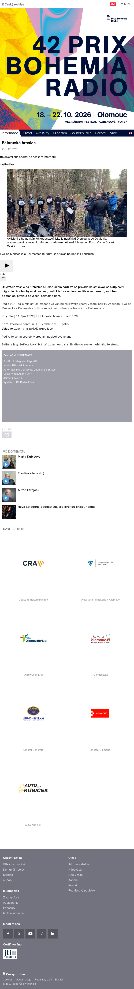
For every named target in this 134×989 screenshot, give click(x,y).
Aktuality (42, 133)
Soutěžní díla (80, 133)
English (59, 979)
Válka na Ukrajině (14, 864)
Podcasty (9, 908)
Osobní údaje (23, 979)
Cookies (7, 979)
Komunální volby (14, 869)
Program (60, 133)
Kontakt (73, 885)
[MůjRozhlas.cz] (7, 164)
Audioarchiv (10, 902)
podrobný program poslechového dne (47, 336)
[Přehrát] (6, 266)
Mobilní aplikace (13, 913)
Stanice (8, 875)
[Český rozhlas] (13, 4)
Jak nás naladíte (78, 864)
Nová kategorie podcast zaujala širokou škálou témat (56, 506)
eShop (7, 880)
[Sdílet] (3, 278)
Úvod (27, 133)
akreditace (46, 328)
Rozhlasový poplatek (81, 890)
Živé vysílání (11, 897)
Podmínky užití (43, 979)
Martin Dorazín (106, 242)
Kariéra (72, 880)
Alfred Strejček (28, 490)
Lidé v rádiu (75, 875)
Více (115, 133)
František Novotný (31, 473)
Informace (10, 133)
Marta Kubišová (29, 456)
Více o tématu (14, 451)
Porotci (100, 133)
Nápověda (75, 869)
